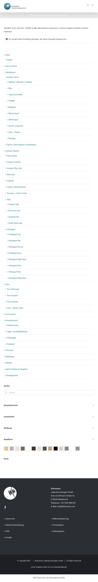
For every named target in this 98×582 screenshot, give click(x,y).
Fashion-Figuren (12, 151)
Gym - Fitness (14, 132)
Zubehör (8, 363)
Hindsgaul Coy (14, 234)
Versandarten (58, 525)
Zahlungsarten (58, 531)
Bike (10, 88)
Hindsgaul (11, 229)
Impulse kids (13, 204)
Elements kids (14, 210)
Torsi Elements (13, 289)
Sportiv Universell (15, 126)
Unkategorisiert (11, 375)
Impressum (10, 519)
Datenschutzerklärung (14, 525)
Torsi (7, 284)
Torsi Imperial (12, 302)
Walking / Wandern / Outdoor (20, 82)
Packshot (9, 350)
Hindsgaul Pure (14, 265)
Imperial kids (13, 217)
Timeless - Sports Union (17, 193)
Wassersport (13, 113)
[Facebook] (5, 507)
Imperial (10, 181)
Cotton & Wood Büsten (16, 187)
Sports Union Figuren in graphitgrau (21, 145)
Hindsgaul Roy (14, 240)
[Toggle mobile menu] (92, 5)
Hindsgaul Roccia (15, 247)
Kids (9, 199)
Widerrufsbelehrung (60, 519)
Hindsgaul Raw (14, 272)
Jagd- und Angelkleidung (17, 331)
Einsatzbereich (11, 320)
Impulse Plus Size (14, 168)
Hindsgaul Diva (14, 253)
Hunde (9, 60)
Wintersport (13, 120)
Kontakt (8, 537)
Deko (7, 55)
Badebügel (9, 356)
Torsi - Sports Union (15, 308)
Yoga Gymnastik (15, 94)
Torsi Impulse (12, 295)
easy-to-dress (11, 66)
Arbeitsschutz (12, 325)
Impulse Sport (13, 77)
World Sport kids (15, 223)
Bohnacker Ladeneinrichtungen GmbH (49, 561)
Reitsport (10, 344)
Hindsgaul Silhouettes (17, 278)
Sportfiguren (10, 72)
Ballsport (12, 107)
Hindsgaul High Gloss (17, 259)
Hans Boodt (12, 156)
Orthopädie (11, 338)
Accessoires (10, 314)
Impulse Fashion (14, 162)
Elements (11, 174)
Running (11, 138)
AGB (7, 531)
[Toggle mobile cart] (87, 5)
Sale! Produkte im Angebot (16, 369)
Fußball (11, 101)
